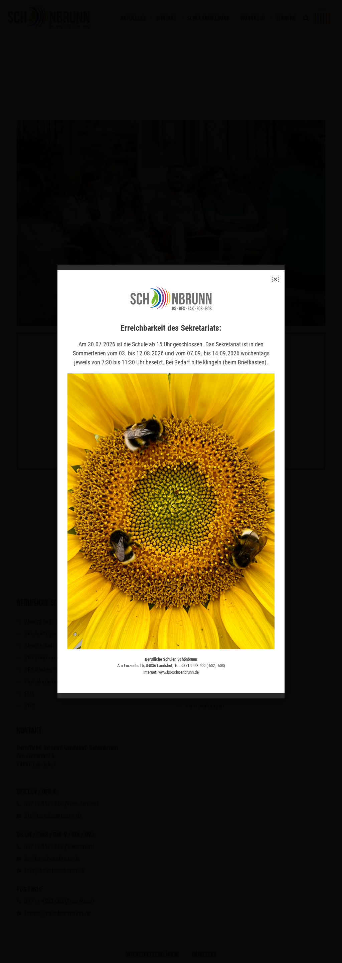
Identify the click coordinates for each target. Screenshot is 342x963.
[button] (275, 279)
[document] (171, 481)
